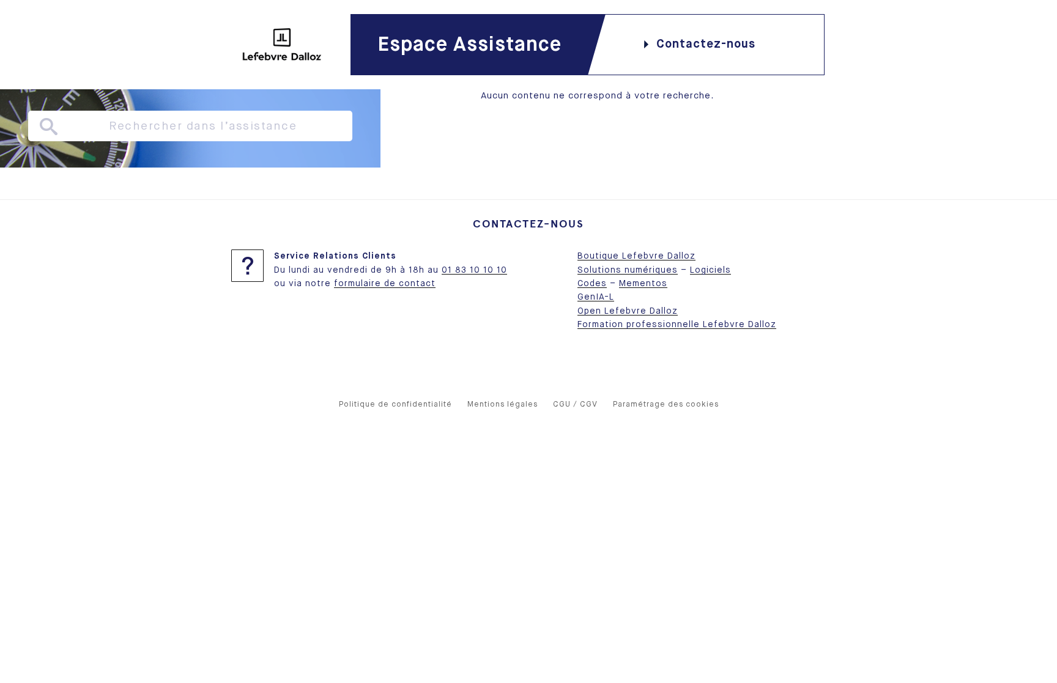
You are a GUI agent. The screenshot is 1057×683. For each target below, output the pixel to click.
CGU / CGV (575, 404)
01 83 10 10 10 (474, 270)
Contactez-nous (705, 44)
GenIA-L (595, 297)
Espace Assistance (469, 45)
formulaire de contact (385, 283)
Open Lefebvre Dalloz (627, 311)
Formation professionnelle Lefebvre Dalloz (676, 324)
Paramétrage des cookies (666, 404)
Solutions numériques (627, 270)
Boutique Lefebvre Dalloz (636, 256)
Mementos (643, 283)
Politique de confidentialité (395, 404)
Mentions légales (502, 404)
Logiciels (710, 270)
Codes (592, 283)
